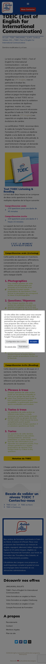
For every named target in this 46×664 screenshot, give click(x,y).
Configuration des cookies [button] (16, 342)
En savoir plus (10, 347)
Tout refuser (23, 347)
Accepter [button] (33, 342)
